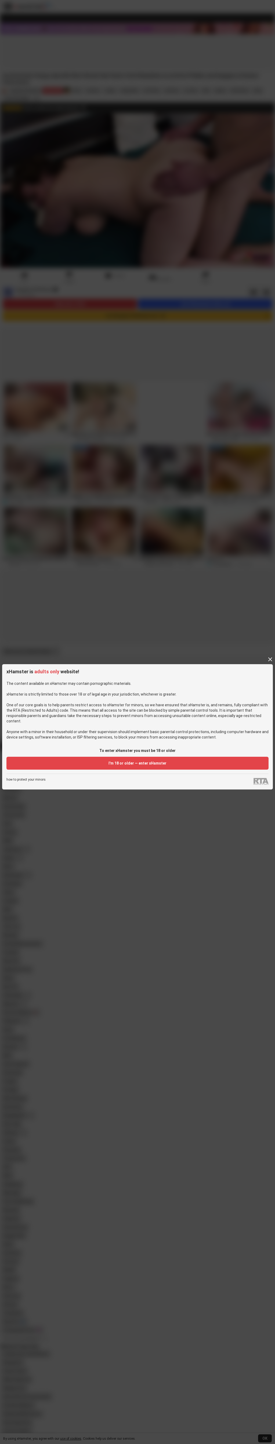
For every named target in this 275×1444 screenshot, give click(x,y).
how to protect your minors (26, 779)
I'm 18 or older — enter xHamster (137, 763)
